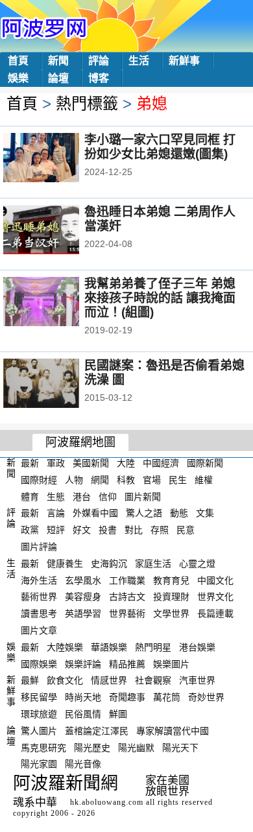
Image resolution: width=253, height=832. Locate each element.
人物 (74, 480)
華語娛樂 (109, 647)
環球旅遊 (39, 714)
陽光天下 (180, 747)
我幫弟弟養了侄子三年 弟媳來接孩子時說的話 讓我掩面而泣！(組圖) (159, 298)
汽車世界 (197, 680)
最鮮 (30, 680)
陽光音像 (83, 764)
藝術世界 (39, 596)
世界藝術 (127, 613)
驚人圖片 (39, 731)
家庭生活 (153, 563)
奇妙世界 (206, 697)
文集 (205, 513)
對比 (134, 530)
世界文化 (215, 596)
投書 (108, 530)
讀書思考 (39, 613)
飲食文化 (65, 680)
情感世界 (109, 680)
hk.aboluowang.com (106, 802)
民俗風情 (83, 714)
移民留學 (39, 697)
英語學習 (83, 613)
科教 (126, 480)
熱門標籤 (87, 103)
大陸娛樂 (65, 647)
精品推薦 (127, 663)
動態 (179, 513)
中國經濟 (161, 463)
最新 (30, 463)
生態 (56, 496)
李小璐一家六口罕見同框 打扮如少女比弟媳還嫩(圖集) (159, 147)
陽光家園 (39, 764)
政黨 (30, 530)
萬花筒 (166, 697)
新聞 (58, 60)
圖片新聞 (143, 496)
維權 (204, 480)
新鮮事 (184, 60)
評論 (98, 60)
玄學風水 (83, 580)
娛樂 (18, 78)
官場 (152, 480)
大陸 (126, 463)
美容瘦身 (83, 596)
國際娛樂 (39, 663)
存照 (160, 530)
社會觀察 (153, 680)
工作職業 (127, 580)
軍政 (56, 463)
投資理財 (171, 596)
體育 (30, 496)
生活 (138, 60)
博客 (98, 78)
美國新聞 (91, 463)
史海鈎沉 (109, 563)
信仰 (108, 496)
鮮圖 (118, 714)
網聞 (100, 480)
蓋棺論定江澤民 (96, 731)
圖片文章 (39, 630)
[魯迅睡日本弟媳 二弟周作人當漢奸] (58, 231)
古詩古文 (127, 596)
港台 (82, 496)
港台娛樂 (197, 647)
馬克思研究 (43, 747)
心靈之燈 (197, 563)
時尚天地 (83, 697)
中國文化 (215, 580)
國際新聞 (205, 463)
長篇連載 (215, 613)
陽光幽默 (136, 747)
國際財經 (39, 480)
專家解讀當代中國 (172, 731)
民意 (185, 530)
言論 (56, 513)
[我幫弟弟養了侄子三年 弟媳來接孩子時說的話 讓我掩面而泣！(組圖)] (58, 303)
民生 (178, 480)
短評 (56, 530)
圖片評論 (39, 546)
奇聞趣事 (127, 697)
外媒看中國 (95, 513)
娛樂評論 (83, 663)
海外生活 (39, 580)
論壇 (58, 78)
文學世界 (171, 613)
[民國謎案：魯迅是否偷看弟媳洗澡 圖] (58, 384)
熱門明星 (153, 647)
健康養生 (65, 563)
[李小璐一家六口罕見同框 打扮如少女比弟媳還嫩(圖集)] (58, 159)
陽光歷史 (92, 747)
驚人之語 (144, 513)
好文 (82, 530)
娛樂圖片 (171, 663)
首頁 (18, 60)
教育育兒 (171, 580)
